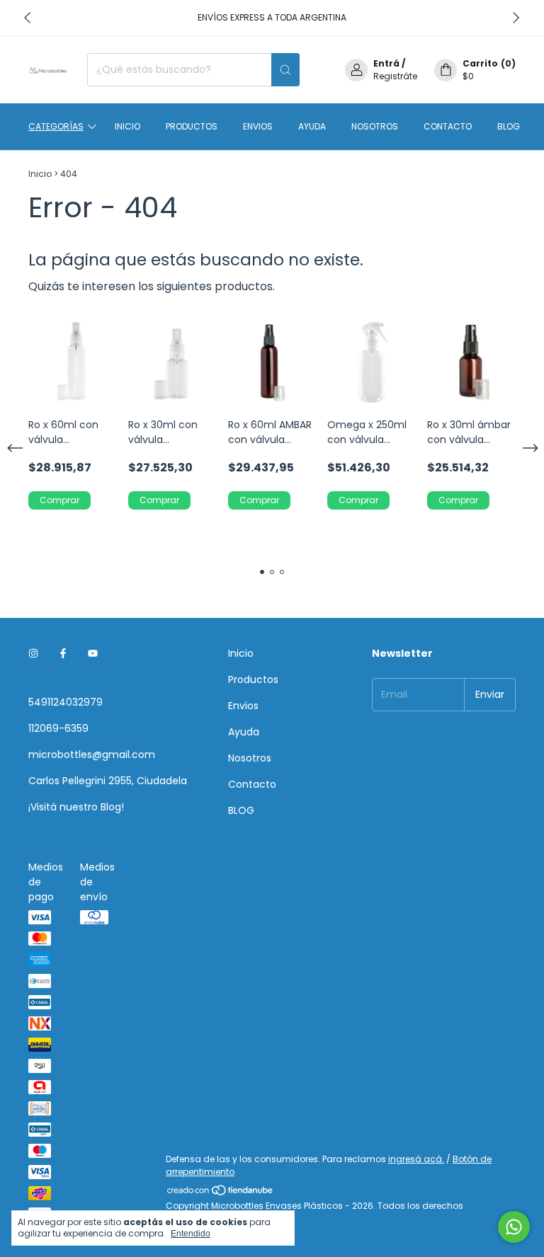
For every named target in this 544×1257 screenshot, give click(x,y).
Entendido (190, 1234)
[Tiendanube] (221, 1193)
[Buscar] (285, 69)
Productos (191, 126)
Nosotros (374, 126)
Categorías (56, 126)
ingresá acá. (416, 1159)
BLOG (508, 126)
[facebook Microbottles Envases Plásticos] (63, 653)
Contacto (448, 126)
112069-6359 (58, 728)
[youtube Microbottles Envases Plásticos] (93, 653)
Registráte (395, 76)
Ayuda (312, 126)
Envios (258, 126)
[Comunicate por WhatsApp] (514, 1227)
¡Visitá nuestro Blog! (76, 807)
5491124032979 (65, 702)
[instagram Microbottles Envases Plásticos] (33, 653)
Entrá (386, 63)
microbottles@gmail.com (91, 754)
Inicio (127, 126)
